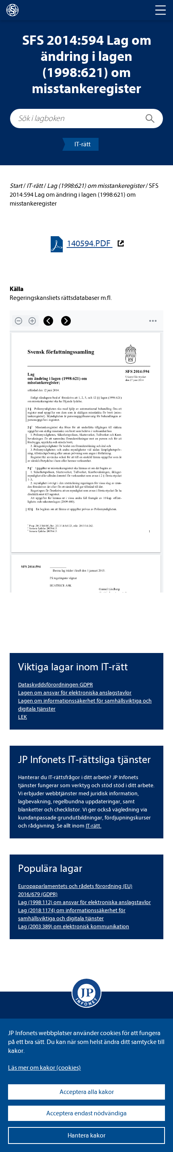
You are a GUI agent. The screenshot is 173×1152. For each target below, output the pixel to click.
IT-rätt (82, 144)
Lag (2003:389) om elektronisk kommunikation (73, 926)
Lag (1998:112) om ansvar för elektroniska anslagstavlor (84, 902)
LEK (22, 716)
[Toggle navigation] (160, 10)
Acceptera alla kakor (87, 1092)
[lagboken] (12, 10)
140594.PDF (90, 244)
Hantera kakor (86, 1135)
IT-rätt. (93, 825)
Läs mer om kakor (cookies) (44, 1067)
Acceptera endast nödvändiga (86, 1113)
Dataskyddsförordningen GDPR (55, 684)
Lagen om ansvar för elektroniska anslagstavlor (75, 692)
